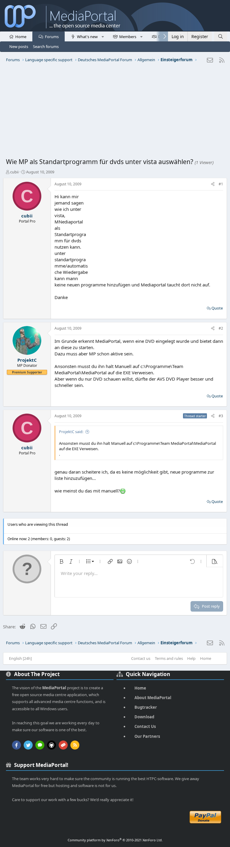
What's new (87, 36)
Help (191, 658)
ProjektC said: (71, 431)
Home (20, 36)
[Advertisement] (115, 112)
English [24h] (20, 658)
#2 (221, 328)
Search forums (46, 46)
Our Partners (147, 736)
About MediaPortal (152, 697)
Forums (52, 36)
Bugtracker (145, 707)
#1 (221, 184)
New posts (18, 46)
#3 (221, 415)
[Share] (213, 184)
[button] (102, 36)
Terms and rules (169, 658)
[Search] (220, 36)
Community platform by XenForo (115, 840)
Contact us (140, 658)
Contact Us (145, 726)
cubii (14, 172)
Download (144, 717)
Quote (217, 308)
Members (127, 36)
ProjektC (27, 360)
